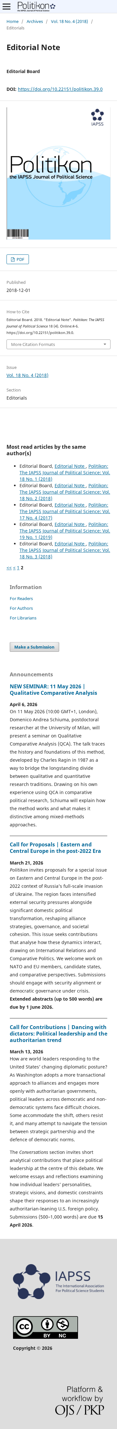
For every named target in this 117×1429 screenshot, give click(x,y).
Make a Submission (34, 647)
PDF (20, 259)
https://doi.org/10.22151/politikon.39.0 (60, 89)
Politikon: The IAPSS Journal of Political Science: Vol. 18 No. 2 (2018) (65, 491)
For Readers (21, 598)
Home (12, 21)
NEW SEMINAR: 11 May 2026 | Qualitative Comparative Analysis (53, 689)
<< (9, 567)
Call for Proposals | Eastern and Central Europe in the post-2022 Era (55, 847)
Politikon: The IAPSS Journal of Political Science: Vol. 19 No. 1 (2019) (65, 530)
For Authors (21, 608)
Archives (35, 21)
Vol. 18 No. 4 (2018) (69, 21)
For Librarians (23, 618)
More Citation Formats (33, 344)
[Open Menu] (6, 6)
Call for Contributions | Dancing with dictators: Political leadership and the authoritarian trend (58, 1034)
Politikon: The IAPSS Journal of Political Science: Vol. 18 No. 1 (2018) (65, 472)
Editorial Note (70, 466)
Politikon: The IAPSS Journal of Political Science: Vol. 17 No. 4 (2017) (65, 511)
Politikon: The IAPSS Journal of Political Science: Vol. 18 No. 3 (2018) (65, 550)
